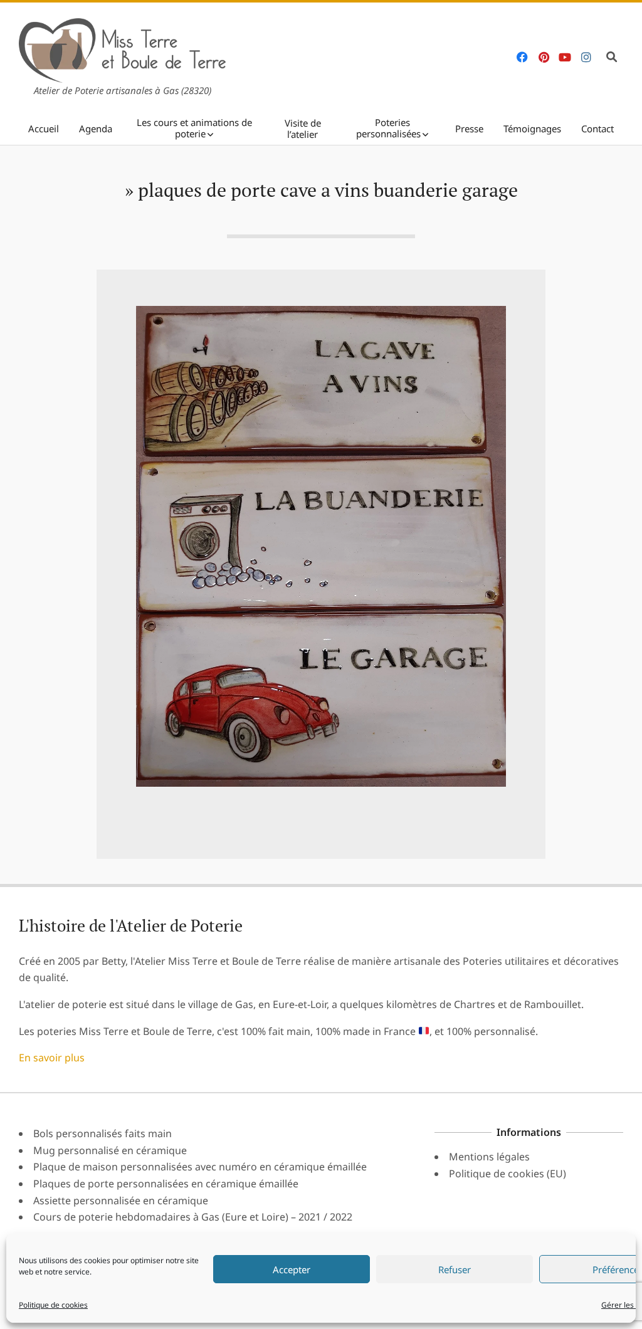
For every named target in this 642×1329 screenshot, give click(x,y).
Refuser (454, 1269)
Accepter (291, 1269)
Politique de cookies (53, 1305)
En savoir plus (52, 1057)
